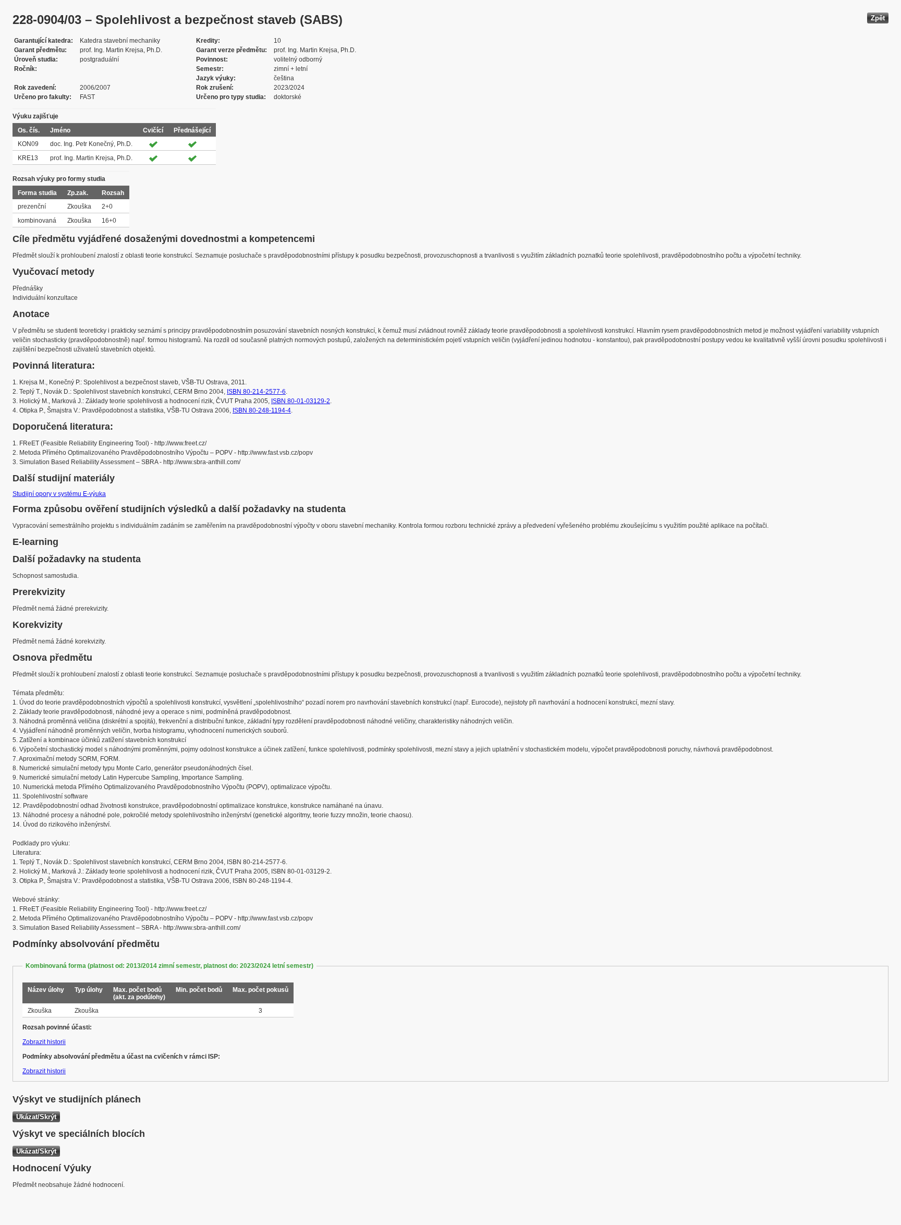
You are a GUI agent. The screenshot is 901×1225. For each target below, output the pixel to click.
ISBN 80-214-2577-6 (256, 391)
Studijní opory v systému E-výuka (59, 494)
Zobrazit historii (44, 1042)
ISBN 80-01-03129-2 (300, 401)
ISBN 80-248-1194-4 (262, 410)
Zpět (878, 18)
